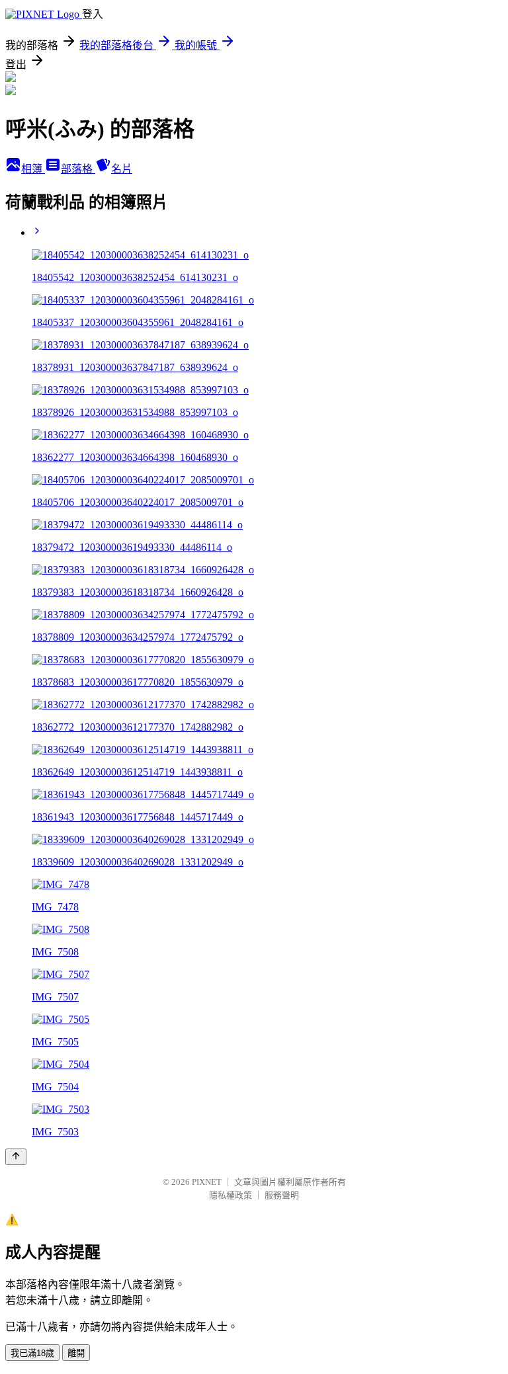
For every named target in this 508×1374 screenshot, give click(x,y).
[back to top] (15, 1157)
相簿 (33, 169)
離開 (76, 1353)
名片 (121, 169)
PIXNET (207, 1182)
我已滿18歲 (32, 1353)
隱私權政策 (230, 1195)
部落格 (78, 169)
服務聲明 (282, 1195)
